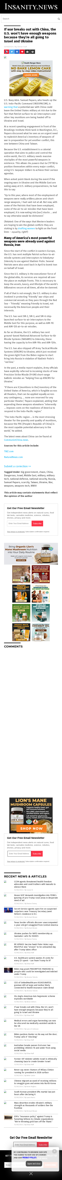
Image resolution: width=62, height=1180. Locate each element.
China (50, 472)
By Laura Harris (30, 1097)
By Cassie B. (29, 890)
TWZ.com (9, 451)
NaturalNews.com (13, 457)
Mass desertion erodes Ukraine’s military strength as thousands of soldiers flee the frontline (33, 1105)
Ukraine (43, 482)
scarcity (25, 482)
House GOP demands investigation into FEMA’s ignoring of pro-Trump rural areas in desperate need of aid (36, 898)
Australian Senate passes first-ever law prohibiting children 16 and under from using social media (35, 1048)
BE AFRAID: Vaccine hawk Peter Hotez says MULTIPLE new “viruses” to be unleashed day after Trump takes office (35, 947)
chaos (42, 472)
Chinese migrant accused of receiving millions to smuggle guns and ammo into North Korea (35, 1082)
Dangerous (10, 475)
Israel (20, 475)
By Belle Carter (30, 1075)
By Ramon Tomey (31, 904)
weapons (9, 485)
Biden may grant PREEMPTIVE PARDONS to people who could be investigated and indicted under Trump (35, 971)
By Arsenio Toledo (31, 977)
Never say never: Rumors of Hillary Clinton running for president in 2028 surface (34, 1071)
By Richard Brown (31, 917)
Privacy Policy (29, 1158)
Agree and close (34, 1164)
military (41, 475)
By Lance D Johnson (31, 1029)
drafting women (26, 228)
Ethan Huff (22, 47)
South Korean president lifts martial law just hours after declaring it (34, 1093)
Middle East (30, 475)
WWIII (34, 485)
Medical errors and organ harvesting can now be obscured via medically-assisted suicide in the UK (35, 1023)
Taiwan (34, 482)
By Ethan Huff (29, 953)
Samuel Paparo (12, 482)
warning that (11, 107)
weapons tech (22, 485)
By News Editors (30, 1002)
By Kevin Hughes (30, 1087)
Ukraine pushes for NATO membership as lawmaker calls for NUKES (33, 934)
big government (29, 472)
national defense (19, 479)
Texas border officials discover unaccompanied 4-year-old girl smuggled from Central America (36, 923)
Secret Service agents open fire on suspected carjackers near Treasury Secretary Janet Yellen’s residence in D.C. (35, 911)
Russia (51, 479)
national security (38, 479)
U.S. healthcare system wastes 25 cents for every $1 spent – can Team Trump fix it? (34, 959)
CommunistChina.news (16, 440)
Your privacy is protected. (16, 532)
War (50, 482)
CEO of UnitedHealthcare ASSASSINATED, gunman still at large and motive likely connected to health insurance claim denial (34, 985)
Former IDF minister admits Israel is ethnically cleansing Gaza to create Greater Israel (35, 1060)
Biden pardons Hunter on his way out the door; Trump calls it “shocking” (35, 1035)
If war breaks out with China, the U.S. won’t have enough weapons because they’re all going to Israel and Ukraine (33, 1009)
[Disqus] (31, 686)
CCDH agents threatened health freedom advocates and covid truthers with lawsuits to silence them (35, 884)
